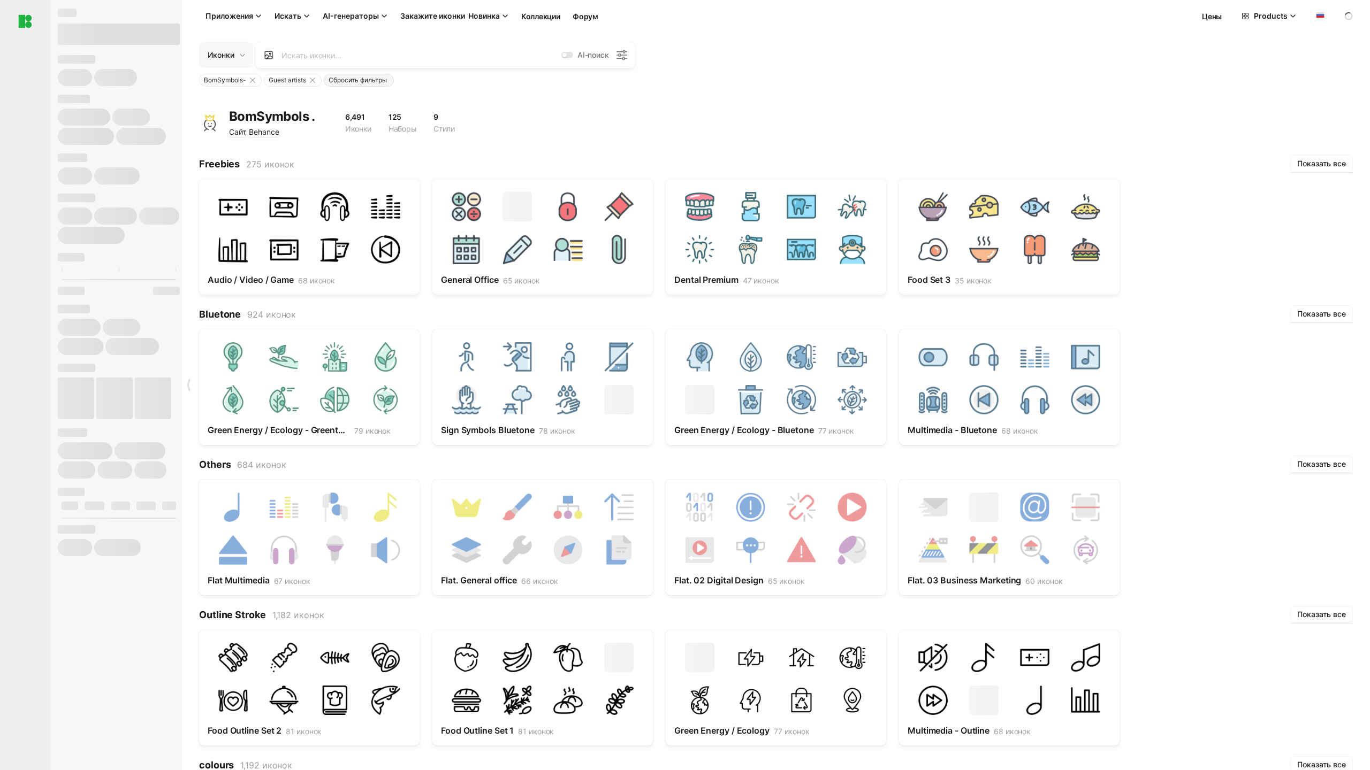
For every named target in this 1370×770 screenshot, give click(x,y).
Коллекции (540, 16)
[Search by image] (268, 55)
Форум (585, 16)
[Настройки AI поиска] (621, 55)
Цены (1212, 16)
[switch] (567, 55)
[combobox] (1319, 16)
